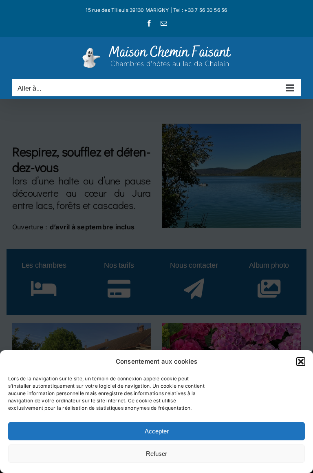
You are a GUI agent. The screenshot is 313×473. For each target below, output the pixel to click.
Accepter (157, 431)
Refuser (156, 453)
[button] (301, 362)
